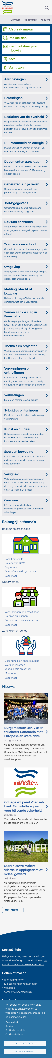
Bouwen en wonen (18, 222)
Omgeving (12, 267)
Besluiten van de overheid (24, 117)
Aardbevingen (15, 79)
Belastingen (13, 98)
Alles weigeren (24, 1043)
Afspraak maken (21, 29)
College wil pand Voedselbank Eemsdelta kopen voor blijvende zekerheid (24, 806)
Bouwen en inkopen (16, 616)
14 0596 (8, 983)
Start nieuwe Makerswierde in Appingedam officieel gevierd (24, 870)
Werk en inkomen (15, 665)
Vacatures (30, 19)
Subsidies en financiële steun (21, 620)
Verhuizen (16, 67)
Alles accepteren (25, 1051)
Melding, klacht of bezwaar (18, 291)
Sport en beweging (18, 452)
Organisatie (11, 567)
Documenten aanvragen (22, 162)
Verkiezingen (14, 395)
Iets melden (18, 38)
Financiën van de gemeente (21, 571)
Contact (15, 19)
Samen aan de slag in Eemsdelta (20, 314)
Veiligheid (11, 474)
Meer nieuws (11, 910)
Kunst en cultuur (17, 429)
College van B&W (15, 563)
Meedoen (10, 673)
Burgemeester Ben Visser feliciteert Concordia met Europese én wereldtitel (23, 732)
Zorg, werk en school (20, 244)
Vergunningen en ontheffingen (17, 370)
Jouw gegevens (16, 203)
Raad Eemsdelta (14, 559)
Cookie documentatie (15, 1030)
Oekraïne (11, 500)
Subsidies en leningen (21, 410)
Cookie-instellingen (14, 1034)
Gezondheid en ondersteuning (22, 660)
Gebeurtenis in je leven (21, 184)
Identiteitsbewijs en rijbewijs (23, 48)
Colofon (9, 1026)
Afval (13, 59)
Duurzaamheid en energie (24, 143)
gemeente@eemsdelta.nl (18, 992)
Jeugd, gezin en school (18, 669)
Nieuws (45, 19)
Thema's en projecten (20, 346)
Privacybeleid (11, 1022)
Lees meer (9, 576)
